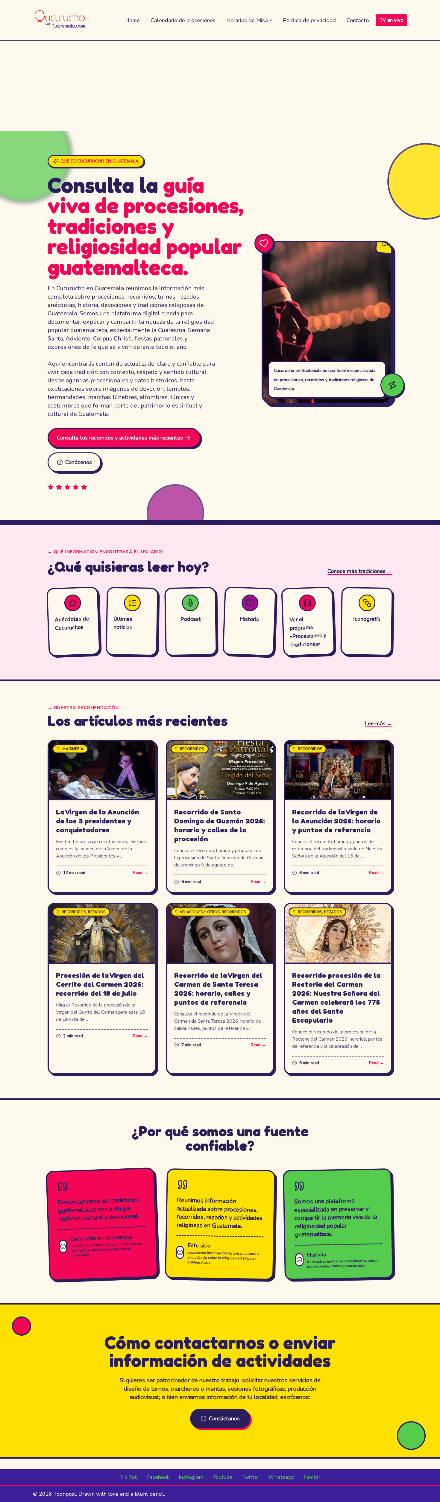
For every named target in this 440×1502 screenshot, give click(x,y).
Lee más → (378, 723)
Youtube (223, 1477)
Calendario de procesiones (183, 20)
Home (132, 20)
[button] (270, 20)
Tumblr (311, 1477)
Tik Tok (128, 1477)
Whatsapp (281, 1477)
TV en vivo (391, 20)
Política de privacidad (309, 20)
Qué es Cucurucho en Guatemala (99, 161)
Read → (140, 872)
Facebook (158, 1477)
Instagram (191, 1477)
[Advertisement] (220, 86)
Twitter (250, 1477)
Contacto (358, 20)
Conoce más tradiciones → (359, 571)
